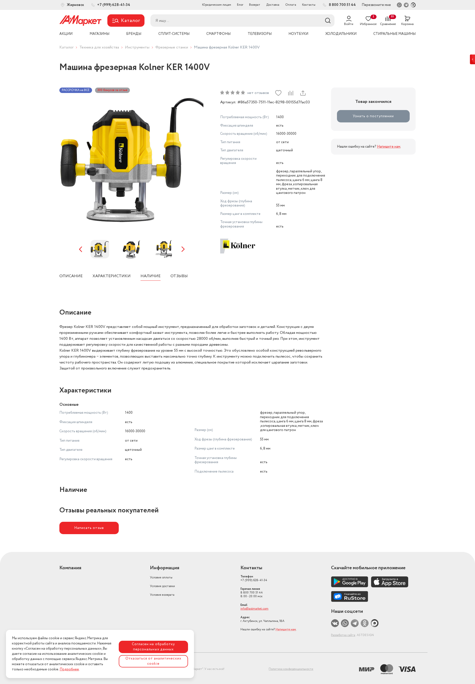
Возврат (254, 5)
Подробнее (69, 669)
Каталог (66, 47)
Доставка (272, 5)
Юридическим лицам (216, 5)
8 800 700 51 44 (251, 592)
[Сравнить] (290, 93)
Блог (240, 5)
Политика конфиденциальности (291, 669)
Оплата (290, 5)
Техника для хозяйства (99, 47)
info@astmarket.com (254, 609)
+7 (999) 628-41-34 (253, 578)
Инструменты (137, 47)
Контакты (308, 5)
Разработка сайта (343, 635)
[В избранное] (278, 93)
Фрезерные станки (171, 47)
